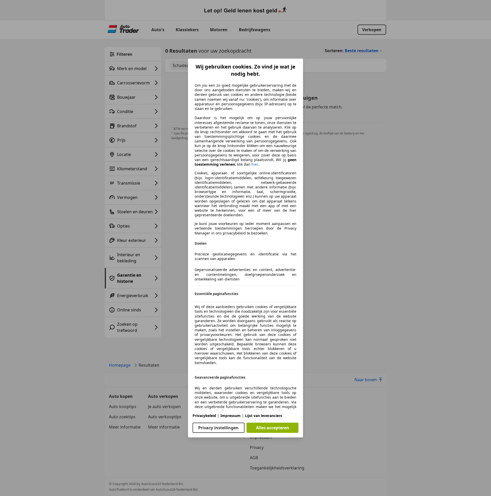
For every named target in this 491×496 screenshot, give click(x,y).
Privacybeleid (204, 415)
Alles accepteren (272, 428)
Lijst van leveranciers (263, 415)
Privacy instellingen (218, 428)
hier (254, 164)
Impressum (230, 415)
